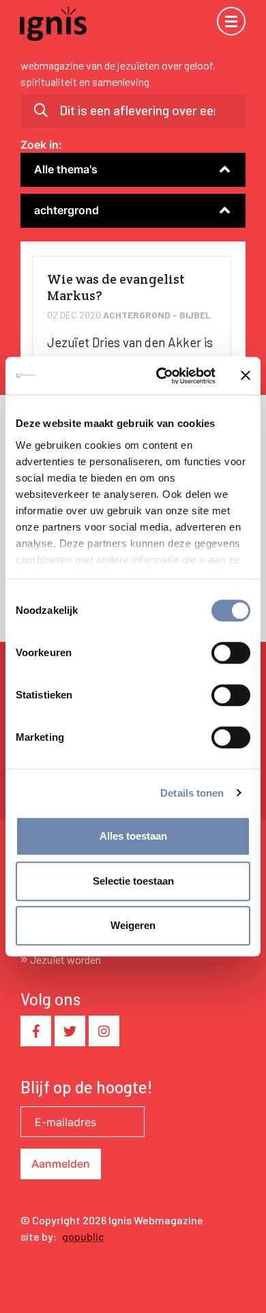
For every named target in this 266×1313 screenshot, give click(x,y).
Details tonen (192, 793)
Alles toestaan (133, 836)
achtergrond (66, 210)
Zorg (32, 188)
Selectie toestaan (133, 881)
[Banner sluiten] (245, 376)
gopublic (83, 1236)
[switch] (230, 653)
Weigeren (133, 925)
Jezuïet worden (65, 959)
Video (34, 229)
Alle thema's (66, 169)
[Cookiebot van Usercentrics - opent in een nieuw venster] (161, 376)
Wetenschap (51, 188)
